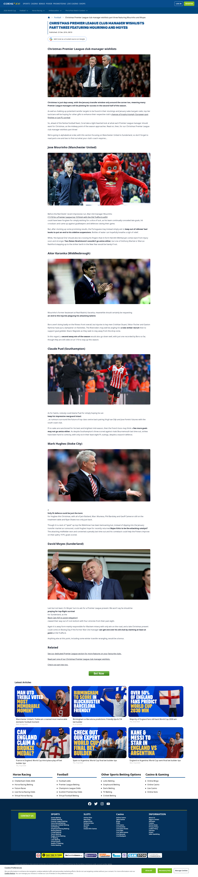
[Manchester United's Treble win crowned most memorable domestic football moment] (42, 701)
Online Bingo (153, 781)
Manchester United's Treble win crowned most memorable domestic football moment (41, 720)
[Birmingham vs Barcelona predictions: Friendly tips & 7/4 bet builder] (99, 701)
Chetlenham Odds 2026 (25, 781)
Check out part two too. (58, 664)
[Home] (49, 17)
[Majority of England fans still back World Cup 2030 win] (155, 701)
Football (57, 17)
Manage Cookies (181, 871)
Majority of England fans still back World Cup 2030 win (153, 719)
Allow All (148, 871)
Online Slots (152, 792)
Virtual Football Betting (69, 795)
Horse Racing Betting (24, 784)
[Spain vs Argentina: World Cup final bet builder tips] (99, 742)
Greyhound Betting (111, 784)
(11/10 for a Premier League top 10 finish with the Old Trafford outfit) (78, 217)
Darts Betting (109, 788)
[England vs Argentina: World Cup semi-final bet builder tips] (155, 742)
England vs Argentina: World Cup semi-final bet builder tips (155, 760)
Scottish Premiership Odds (70, 792)
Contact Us (27, 815)
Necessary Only (165, 871)
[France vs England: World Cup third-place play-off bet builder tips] (42, 742)
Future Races (20, 788)
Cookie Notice (10, 873)
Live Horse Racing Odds (25, 792)
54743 (110, 864)
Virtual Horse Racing (23, 795)
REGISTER (189, 4)
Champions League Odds (70, 788)
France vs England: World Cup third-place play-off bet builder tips (39, 761)
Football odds (65, 781)
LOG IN (179, 4)
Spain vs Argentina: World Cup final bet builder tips (95, 760)
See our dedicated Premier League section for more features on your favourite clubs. (84, 653)
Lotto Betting (108, 781)
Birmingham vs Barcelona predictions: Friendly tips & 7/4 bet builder (97, 720)
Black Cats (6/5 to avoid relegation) (63, 618)
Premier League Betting (69, 784)
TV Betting (107, 792)
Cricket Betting (109, 795)
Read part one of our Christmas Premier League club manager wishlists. (79, 659)
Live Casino (152, 788)
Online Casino (153, 784)
